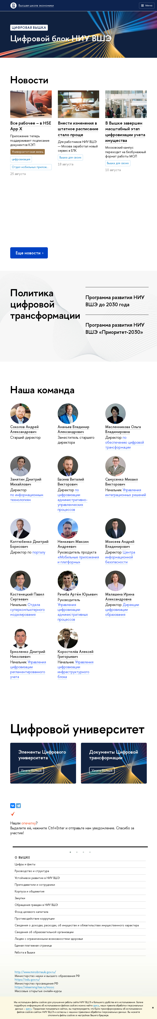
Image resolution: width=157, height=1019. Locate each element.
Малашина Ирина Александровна (119, 597)
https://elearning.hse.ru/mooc (34, 987)
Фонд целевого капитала (31, 912)
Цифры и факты (25, 864)
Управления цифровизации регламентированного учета (28, 669)
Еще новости (28, 253)
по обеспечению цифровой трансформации (124, 442)
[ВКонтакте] (12, 805)
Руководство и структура (32, 871)
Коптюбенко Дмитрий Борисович (29, 544)
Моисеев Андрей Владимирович (119, 544)
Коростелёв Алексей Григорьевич (75, 654)
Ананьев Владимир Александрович (73, 429)
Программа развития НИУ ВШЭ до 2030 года (115, 301)
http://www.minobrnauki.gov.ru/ (35, 972)
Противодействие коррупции (35, 918)
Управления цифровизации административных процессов (73, 612)
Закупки (20, 898)
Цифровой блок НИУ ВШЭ (61, 38)
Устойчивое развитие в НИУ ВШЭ (37, 878)
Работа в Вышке (25, 952)
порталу (39, 552)
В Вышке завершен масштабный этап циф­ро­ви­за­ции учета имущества (125, 131)
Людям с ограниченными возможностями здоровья (49, 939)
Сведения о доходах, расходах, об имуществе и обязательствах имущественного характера (77, 925)
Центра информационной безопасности (120, 557)
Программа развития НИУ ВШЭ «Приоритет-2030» (115, 328)
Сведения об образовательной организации (44, 932)
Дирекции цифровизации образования (122, 609)
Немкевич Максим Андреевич (73, 544)
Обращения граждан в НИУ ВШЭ (36, 905)
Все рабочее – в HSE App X (30, 126)
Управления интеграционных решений (125, 492)
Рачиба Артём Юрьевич (78, 594)
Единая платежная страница (33, 945)
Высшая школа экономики (36, 5)
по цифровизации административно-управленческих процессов (72, 499)
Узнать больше (31, 770)
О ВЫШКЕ (22, 857)
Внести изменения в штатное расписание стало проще (78, 128)
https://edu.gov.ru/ (27, 979)
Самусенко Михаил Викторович (121, 482)
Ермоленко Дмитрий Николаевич (27, 654)
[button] (70, 852)
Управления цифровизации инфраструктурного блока (75, 669)
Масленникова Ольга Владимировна (123, 429)
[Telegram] (18, 805)
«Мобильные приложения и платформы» (78, 560)
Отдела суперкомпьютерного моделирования (27, 609)
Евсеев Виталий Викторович (71, 482)
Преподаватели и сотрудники (35, 884)
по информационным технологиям (26, 497)
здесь (96, 1005)
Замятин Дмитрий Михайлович (25, 482)
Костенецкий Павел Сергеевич (27, 597)
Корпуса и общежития (29, 891)
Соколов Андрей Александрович (24, 429)
